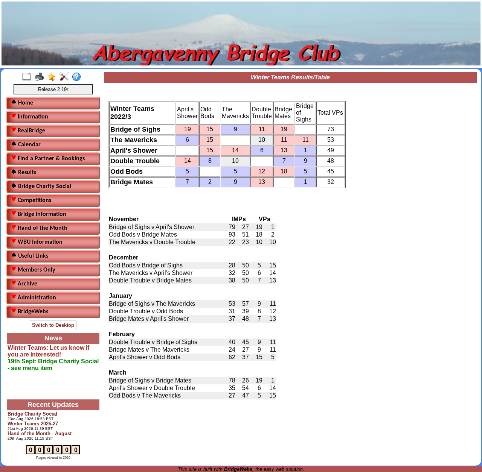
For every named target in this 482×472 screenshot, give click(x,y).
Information (32, 117)
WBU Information (39, 242)
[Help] (78, 77)
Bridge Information (41, 214)
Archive (26, 284)
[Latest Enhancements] (53, 77)
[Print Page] (41, 77)
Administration (36, 298)
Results (26, 173)
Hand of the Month (41, 228)
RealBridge (30, 131)
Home (25, 103)
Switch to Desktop (53, 325)
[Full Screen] (28, 77)
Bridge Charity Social (44, 187)
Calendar (29, 145)
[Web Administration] (65, 77)
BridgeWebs (32, 312)
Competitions (33, 200)
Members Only (35, 270)
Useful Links (32, 256)
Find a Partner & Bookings (50, 159)
